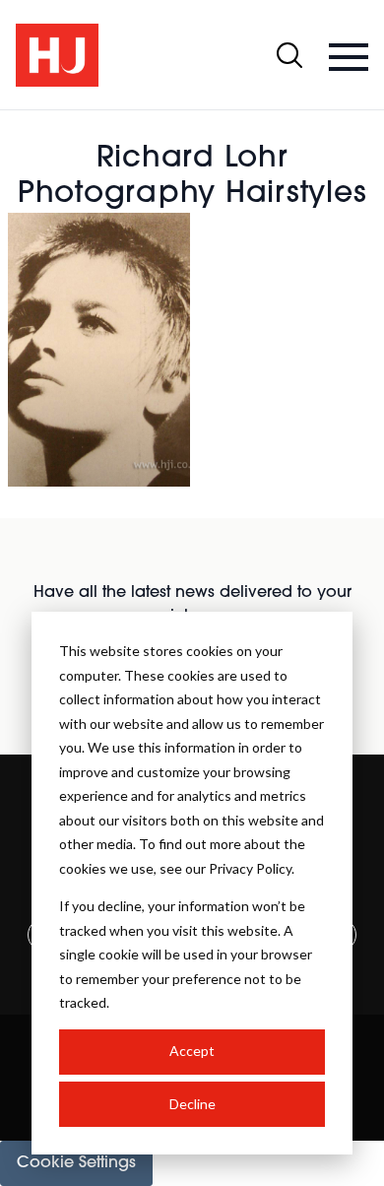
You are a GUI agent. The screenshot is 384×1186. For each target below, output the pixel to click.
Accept (192, 1050)
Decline (192, 1103)
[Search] (289, 55)
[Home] (57, 55)
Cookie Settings (76, 1163)
